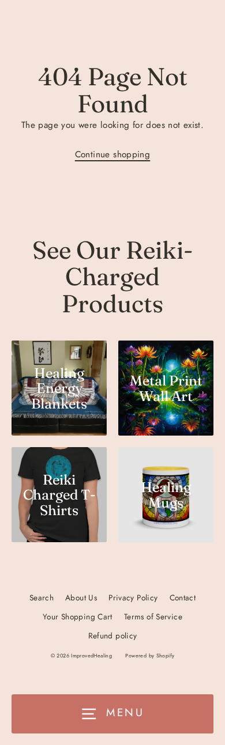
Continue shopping (113, 154)
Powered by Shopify (149, 655)
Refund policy (112, 635)
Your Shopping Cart (77, 616)
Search (41, 597)
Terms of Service (153, 616)
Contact (183, 597)
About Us (81, 597)
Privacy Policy (133, 597)
